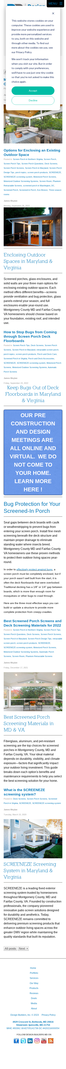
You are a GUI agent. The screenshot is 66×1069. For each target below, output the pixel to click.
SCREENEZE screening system (18, 177)
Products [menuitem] (34, 988)
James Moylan (10, 201)
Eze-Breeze (42, 190)
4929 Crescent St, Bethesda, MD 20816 (33, 1022)
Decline (33, 100)
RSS (50, 1040)
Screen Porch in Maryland (36, 168)
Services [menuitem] (34, 978)
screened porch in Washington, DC (38, 185)
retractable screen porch (47, 350)
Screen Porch (50, 159)
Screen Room (45, 181)
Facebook (16, 1040)
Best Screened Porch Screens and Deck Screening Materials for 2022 (33, 623)
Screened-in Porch (27, 190)
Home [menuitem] (33, 968)
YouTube (43, 1040)
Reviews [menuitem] (34, 993)
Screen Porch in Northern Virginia (28, 159)
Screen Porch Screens (14, 168)
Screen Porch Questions (32, 164)
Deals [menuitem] (34, 998)
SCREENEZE (55, 172)
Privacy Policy (49, 1015)
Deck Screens (51, 164)
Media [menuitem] (34, 1003)
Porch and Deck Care (47, 354)
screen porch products (37, 172)
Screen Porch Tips (12, 164)
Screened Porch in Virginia (15, 358)
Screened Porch (11, 190)
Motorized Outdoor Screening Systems (21, 181)
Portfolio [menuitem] (34, 973)
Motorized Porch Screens (44, 177)
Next (22, 948)
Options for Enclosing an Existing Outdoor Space (32, 152)
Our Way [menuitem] (34, 983)
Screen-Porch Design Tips (40, 639)
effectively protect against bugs (34, 569)
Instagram (37, 1040)
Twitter (23, 1040)
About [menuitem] (34, 1008)
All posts (10, 948)
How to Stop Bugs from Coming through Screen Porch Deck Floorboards (30, 336)
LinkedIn (30, 1040)
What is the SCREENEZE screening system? (24, 792)
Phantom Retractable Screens (39, 656)
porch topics (20, 172)
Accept (33, 90)
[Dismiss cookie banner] (53, 14)
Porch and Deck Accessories (41, 358)
